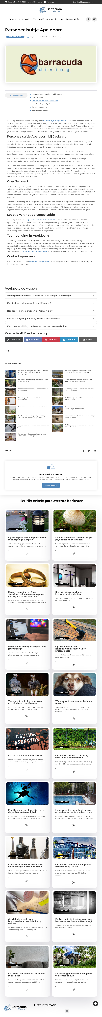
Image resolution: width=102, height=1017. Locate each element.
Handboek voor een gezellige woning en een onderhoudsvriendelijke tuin (33, 416)
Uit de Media (24, 19)
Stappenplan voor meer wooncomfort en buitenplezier (33, 389)
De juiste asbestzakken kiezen (25, 755)
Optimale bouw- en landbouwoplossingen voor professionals (70, 648)
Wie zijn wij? (38, 19)
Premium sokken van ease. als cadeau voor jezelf (34, 426)
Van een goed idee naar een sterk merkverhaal (30, 398)
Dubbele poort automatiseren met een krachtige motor (79, 389)
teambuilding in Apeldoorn (35, 251)
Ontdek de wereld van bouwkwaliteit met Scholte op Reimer (25, 921)
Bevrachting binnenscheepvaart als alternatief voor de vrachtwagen (78, 371)
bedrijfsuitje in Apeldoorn (54, 121)
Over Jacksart (37, 97)
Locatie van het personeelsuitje (45, 101)
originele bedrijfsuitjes (39, 261)
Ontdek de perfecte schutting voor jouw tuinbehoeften (71, 756)
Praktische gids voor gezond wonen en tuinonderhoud (79, 426)
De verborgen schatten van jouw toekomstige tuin (73, 974)
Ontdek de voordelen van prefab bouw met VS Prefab (73, 865)
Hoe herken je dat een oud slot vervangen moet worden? (80, 416)
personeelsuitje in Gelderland (41, 220)
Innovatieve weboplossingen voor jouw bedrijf (27, 647)
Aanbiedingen (15, 37)
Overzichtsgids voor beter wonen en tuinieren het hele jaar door (78, 380)
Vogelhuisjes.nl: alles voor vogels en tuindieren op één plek (26, 702)
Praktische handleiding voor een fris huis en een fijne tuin (33, 380)
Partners (12, 19)
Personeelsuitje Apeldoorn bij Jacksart (48, 94)
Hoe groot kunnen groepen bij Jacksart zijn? (51, 311)
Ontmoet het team (55, 19)
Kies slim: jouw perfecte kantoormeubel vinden (68, 593)
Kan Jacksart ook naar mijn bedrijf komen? (51, 303)
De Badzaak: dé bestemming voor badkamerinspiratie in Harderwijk (74, 920)
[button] (88, 19)
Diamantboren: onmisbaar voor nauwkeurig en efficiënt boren (25, 865)
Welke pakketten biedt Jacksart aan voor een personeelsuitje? (51, 295)
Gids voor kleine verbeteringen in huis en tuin (33, 408)
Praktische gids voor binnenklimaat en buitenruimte (79, 398)
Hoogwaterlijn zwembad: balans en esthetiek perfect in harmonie (73, 811)
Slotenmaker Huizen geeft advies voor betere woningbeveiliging (32, 435)
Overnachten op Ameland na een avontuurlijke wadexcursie (77, 408)
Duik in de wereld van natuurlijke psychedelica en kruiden (73, 538)
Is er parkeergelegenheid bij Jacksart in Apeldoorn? (51, 318)
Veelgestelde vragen (40, 110)
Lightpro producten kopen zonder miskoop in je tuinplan (27, 538)
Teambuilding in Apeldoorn (43, 104)
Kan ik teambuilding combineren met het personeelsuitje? (51, 326)
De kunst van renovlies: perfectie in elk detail (26, 974)
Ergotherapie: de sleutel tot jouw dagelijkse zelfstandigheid (26, 811)
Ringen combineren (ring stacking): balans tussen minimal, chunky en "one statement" (26, 594)
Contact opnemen (39, 107)
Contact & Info (72, 19)
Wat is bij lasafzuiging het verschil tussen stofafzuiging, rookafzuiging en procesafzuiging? (33, 372)
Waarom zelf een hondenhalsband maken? (74, 702)
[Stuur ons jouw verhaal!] (51, 466)
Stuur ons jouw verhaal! (51, 474)
